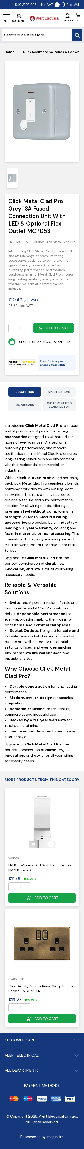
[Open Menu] (6, 16)
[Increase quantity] (27, 328)
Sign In (68, 20)
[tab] (12, 178)
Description (25, 392)
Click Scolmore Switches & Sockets (52, 52)
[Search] (77, 35)
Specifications (59, 392)
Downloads (25, 405)
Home (9, 52)
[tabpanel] (42, 111)
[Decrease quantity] (12, 328)
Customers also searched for (59, 405)
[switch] (60, 4)
